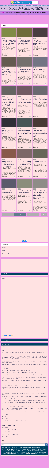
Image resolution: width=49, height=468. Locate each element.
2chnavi (3, 278)
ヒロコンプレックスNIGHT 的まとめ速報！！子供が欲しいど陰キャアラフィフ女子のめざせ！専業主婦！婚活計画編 (24, 411)
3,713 (44, 214)
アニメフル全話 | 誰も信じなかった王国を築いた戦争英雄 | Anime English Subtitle (24, 42)
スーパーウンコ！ (5, 368)
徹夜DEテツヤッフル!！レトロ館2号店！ (9, 425)
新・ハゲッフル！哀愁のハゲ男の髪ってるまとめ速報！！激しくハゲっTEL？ (16, 370)
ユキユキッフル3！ (5, 414)
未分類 (3, 38)
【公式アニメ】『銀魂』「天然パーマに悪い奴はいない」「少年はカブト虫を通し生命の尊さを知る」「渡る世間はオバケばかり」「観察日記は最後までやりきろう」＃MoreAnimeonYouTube (39, 195)
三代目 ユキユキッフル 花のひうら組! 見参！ (10, 434)
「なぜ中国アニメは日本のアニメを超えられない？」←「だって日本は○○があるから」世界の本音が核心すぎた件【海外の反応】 (24, 100)
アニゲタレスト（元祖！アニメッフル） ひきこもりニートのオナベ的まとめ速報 (17, 385)
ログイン (4, 247)
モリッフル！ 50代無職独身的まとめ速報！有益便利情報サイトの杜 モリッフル (18, 406)
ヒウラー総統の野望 (6, 431)
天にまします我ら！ (6, 418)
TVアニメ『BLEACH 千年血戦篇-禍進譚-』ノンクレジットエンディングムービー (24, 192)
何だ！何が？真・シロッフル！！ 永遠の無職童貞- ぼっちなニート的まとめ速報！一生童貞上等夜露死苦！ (23, 374)
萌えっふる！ (4, 416)
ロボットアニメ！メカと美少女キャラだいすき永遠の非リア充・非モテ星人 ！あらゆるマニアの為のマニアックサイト (24, 380)
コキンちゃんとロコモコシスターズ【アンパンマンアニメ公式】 (39, 71)
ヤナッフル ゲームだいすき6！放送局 (9, 429)
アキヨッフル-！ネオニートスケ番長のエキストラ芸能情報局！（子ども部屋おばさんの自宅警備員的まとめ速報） (23, 400)
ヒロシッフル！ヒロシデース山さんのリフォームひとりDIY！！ (14, 420)
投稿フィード (4, 250)
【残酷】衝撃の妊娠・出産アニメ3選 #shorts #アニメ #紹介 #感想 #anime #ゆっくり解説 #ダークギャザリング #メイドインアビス (40, 133)
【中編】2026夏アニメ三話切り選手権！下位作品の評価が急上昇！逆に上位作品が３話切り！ (24, 163)
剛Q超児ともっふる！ (6, 427)
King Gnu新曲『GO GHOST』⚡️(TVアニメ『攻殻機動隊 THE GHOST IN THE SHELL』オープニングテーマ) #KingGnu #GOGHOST (24, 133)
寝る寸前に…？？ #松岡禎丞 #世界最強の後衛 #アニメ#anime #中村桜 (9, 132)
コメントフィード (5, 253)
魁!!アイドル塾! (5, 436)
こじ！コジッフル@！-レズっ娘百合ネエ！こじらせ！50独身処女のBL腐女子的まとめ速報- (19, 372)
